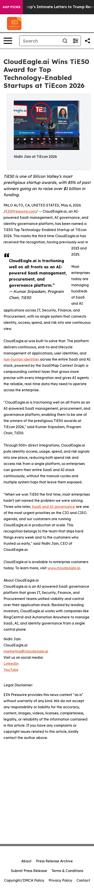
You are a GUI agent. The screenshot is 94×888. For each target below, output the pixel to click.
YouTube (10, 669)
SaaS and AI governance (53, 506)
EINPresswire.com (20, 211)
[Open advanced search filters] (75, 41)
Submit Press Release (29, 870)
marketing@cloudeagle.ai (25, 651)
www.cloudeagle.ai (63, 568)
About (26, 861)
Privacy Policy (60, 880)
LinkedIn (11, 663)
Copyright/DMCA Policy (24, 880)
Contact (83, 880)
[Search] (65, 41)
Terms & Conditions (67, 870)
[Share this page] (87, 40)
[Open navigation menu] (7, 40)
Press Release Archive (54, 861)
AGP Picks (11, 7)
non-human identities (21, 359)
